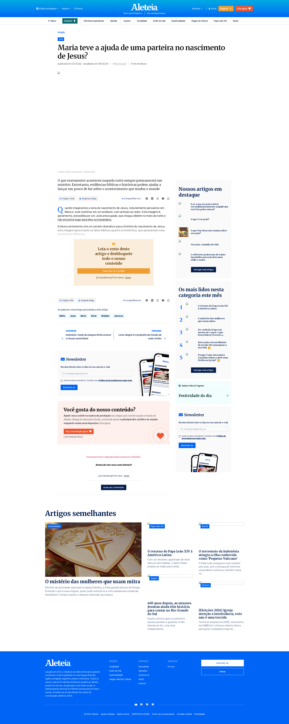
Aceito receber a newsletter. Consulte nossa (98, 380)
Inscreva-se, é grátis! (114, 271)
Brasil (235, 20)
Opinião (113, 20)
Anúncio (142, 683)
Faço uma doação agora (77, 431)
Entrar (214, 8)
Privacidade (199, 714)
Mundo (205, 526)
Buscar (79, 8)
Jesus (73, 315)
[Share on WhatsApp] (168, 198)
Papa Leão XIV (220, 20)
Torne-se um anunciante (163, 714)
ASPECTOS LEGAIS (140, 714)
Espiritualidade (178, 20)
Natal (93, 315)
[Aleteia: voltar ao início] (144, 6)
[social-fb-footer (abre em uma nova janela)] (141, 704)
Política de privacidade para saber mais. (115, 380)
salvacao (118, 315)
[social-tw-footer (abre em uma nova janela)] (147, 704)
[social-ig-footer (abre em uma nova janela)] (153, 704)
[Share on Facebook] (147, 198)
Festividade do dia (195, 395)
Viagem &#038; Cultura (120, 679)
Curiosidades (54, 526)
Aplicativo (143, 670)
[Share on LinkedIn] (152, 198)
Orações (68, 20)
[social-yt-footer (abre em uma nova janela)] (136, 704)
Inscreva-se (143, 675)
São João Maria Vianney (156, 13)
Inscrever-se (69, 387)
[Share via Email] (163, 198)
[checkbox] (61, 381)
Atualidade (142, 20)
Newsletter (143, 666)
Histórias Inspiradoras (94, 20)
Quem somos (123, 714)
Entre (128, 277)
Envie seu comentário (113, 487)
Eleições (206, 585)
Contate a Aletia (184, 714)
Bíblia (62, 315)
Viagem (154, 578)
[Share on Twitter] (157, 198)
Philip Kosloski (119, 63)
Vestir (141, 679)
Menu (53, 20)
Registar (224, 8)
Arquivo (127, 20)
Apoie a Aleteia (108, 714)
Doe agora (242, 8)
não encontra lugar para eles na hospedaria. (85, 219)
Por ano (171, 666)
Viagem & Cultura (199, 20)
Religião (61, 32)
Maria (83, 315)
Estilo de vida (159, 20)
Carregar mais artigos (203, 269)
